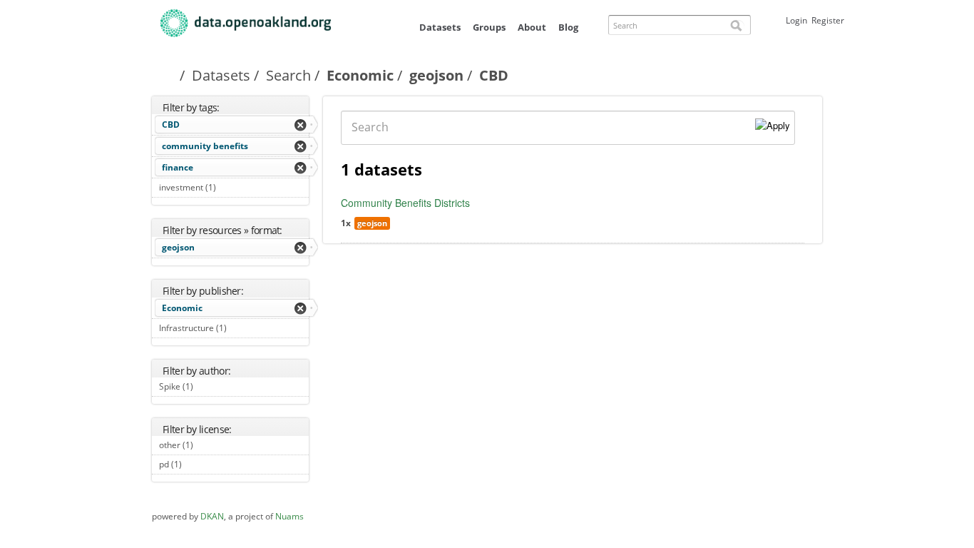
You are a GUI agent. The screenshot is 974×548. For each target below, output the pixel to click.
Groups (489, 27)
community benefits (205, 146)
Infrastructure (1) (232, 330)
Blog (568, 27)
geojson (436, 75)
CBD (171, 124)
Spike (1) (209, 386)
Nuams (289, 516)
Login (796, 20)
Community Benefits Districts (405, 203)
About (532, 27)
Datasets (440, 27)
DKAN (212, 516)
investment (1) (232, 187)
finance (177, 167)
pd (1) (198, 464)
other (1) (209, 445)
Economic (360, 75)
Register (827, 20)
